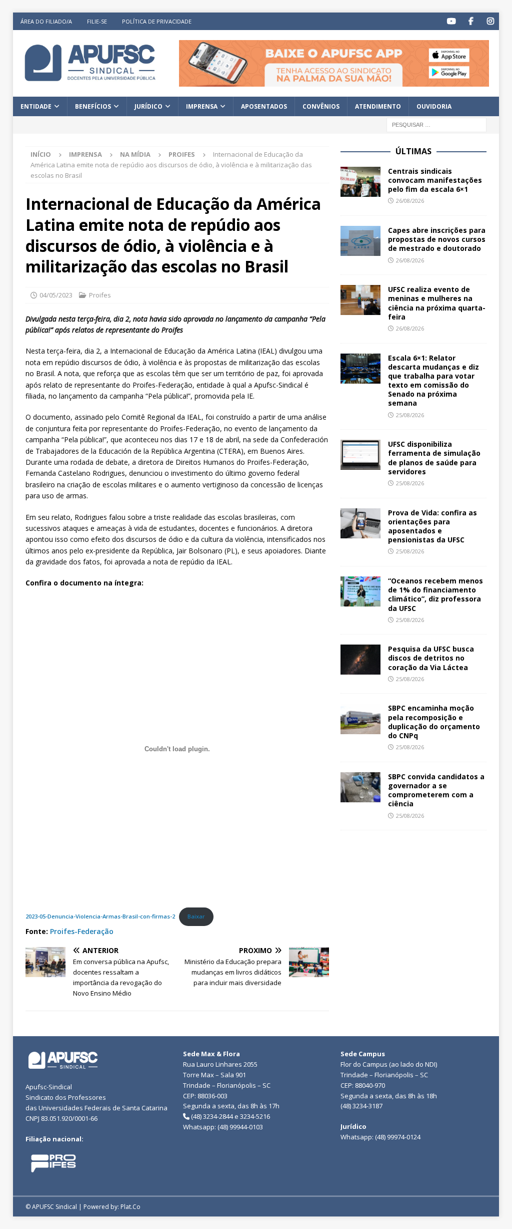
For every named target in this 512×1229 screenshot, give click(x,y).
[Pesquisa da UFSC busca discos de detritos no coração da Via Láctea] (360, 660)
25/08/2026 (410, 415)
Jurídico (148, 106)
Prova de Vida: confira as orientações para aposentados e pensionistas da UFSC (432, 526)
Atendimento (378, 106)
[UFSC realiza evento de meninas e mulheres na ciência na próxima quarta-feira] (360, 300)
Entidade (36, 106)
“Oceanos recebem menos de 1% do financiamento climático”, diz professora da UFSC (435, 594)
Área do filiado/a (46, 21)
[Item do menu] (451, 21)
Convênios (321, 106)
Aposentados (264, 106)
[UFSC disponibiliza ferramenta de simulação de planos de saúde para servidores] (360, 455)
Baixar (196, 916)
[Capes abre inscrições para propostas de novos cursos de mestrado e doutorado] (360, 241)
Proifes (100, 294)
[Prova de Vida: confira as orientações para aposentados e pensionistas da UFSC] (360, 523)
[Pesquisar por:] (436, 124)
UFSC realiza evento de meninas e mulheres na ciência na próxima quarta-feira (437, 303)
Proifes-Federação (82, 931)
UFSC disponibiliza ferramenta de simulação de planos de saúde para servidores (434, 457)
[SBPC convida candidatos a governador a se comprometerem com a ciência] (360, 787)
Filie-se (97, 21)
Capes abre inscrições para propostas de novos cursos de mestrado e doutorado (437, 239)
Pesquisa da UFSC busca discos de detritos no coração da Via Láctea (431, 658)
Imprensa (202, 106)
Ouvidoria (434, 106)
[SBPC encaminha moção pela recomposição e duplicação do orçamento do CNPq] (360, 719)
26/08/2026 (410, 200)
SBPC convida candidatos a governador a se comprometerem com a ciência (436, 790)
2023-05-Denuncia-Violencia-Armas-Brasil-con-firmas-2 (100, 916)
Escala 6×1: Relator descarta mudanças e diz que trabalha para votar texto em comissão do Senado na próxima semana (433, 380)
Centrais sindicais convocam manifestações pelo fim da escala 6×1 (435, 180)
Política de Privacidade (157, 21)
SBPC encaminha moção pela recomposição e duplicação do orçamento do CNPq (434, 721)
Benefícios (93, 106)
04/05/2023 (56, 294)
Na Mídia (135, 154)
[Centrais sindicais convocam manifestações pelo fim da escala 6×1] (360, 182)
